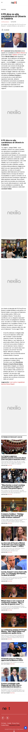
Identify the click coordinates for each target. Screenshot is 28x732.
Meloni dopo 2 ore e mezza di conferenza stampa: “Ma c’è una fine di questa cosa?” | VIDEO (12, 602)
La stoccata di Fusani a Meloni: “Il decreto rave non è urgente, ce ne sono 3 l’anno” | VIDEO (13, 544)
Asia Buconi (4, 465)
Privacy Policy (15, 723)
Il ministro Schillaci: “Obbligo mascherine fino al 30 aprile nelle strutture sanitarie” (12, 515)
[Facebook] (1, 717)
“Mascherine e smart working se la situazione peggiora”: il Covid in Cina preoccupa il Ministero (13, 486)
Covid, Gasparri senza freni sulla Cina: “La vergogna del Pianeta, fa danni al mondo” (14, 573)
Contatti (9, 723)
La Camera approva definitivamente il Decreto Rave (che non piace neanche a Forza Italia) (13, 457)
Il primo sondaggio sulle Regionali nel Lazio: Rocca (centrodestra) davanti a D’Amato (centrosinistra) (11, 685)
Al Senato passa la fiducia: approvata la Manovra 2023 (12, 659)
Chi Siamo (3, 723)
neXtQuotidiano (5, 21)
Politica (3, 9)
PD (3, 51)
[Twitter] (6, 717)
